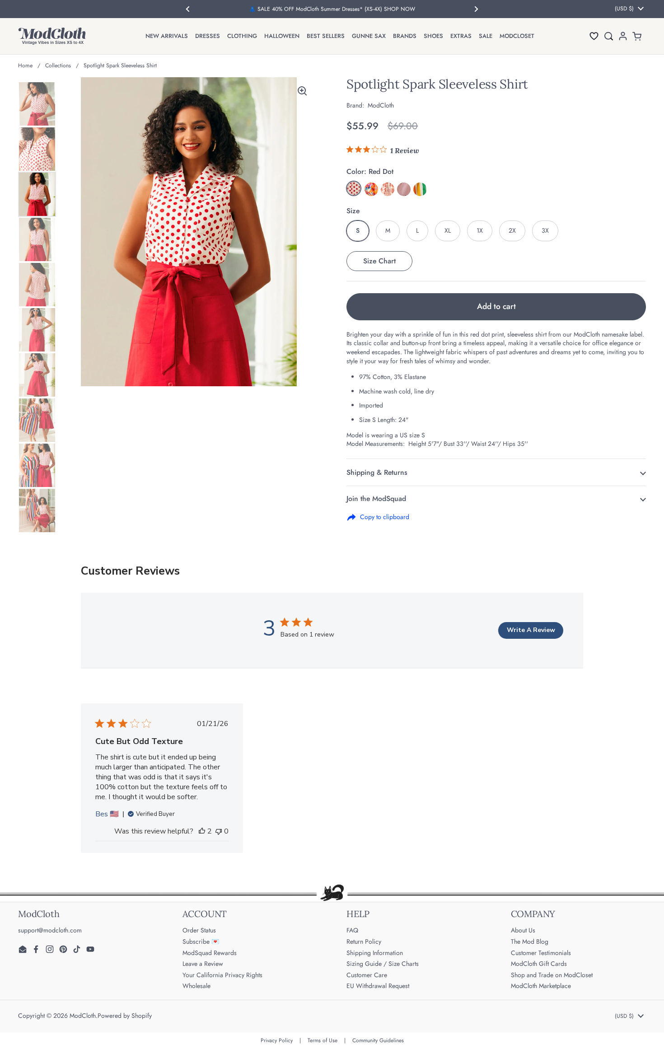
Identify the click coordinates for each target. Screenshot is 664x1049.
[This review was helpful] (202, 831)
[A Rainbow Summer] (420, 189)
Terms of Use (322, 1040)
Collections (58, 65)
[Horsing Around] (387, 189)
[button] (594, 36)
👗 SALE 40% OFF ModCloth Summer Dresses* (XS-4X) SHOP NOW (332, 9)
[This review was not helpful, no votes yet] (218, 831)
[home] (52, 36)
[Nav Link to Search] (608, 36)
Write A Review (531, 630)
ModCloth (83, 1015)
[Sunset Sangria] (371, 189)
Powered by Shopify (125, 1015)
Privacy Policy (277, 1040)
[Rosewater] (404, 189)
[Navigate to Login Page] (623, 36)
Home (25, 65)
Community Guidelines (378, 1040)
